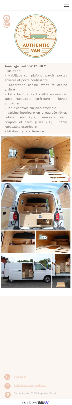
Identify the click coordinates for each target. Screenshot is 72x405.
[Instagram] (6, 24)
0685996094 (20, 396)
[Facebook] (6, 18)
